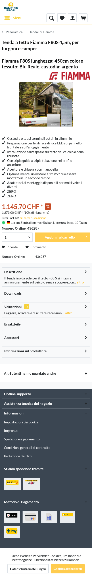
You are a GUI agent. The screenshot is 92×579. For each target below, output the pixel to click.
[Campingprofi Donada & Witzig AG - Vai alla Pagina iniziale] (11, 6)
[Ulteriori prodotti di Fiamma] (69, 76)
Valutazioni (13, 307)
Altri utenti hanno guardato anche (30, 373)
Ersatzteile (12, 324)
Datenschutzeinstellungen (28, 569)
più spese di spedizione (33, 218)
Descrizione (13, 272)
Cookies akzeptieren (68, 569)
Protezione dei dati (18, 456)
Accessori (11, 338)
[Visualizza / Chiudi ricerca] (50, 17)
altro (80, 282)
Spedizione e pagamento (22, 439)
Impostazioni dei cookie (21, 422)
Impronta (11, 431)
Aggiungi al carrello (60, 237)
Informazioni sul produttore (25, 351)
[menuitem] (13, 17)
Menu (18, 17)
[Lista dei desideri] (61, 17)
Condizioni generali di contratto (27, 448)
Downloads (13, 293)
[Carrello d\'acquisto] (83, 17)
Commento (38, 247)
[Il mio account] (72, 17)
